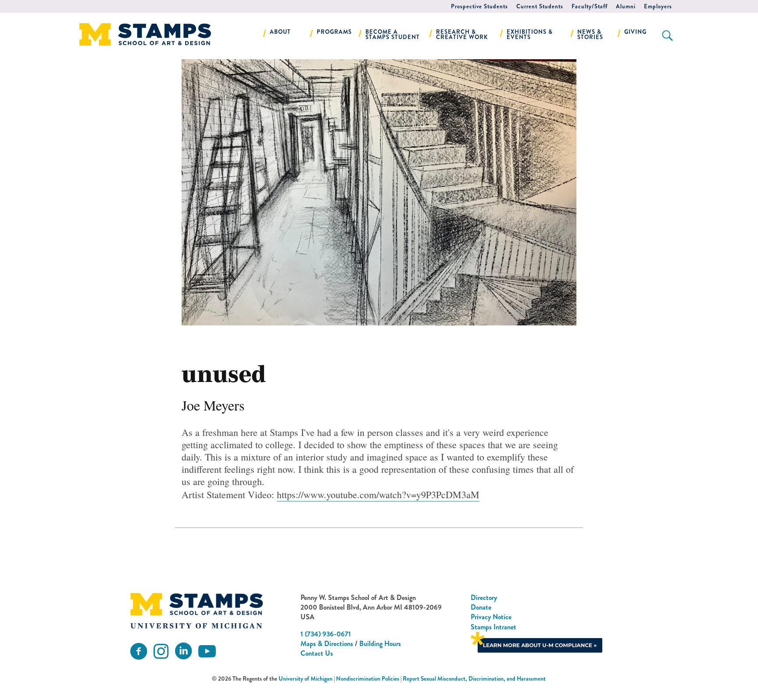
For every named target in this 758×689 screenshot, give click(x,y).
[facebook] (138, 651)
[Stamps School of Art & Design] (196, 611)
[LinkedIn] (183, 651)
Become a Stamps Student (392, 34)
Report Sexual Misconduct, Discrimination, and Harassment (474, 679)
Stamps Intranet (493, 627)
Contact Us (316, 653)
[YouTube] (207, 651)
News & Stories (590, 34)
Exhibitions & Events (530, 34)
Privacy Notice (491, 617)
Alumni (626, 6)
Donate (481, 607)
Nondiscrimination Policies (367, 679)
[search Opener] (667, 35)
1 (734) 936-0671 (325, 634)
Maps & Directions (326, 644)
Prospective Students (479, 6)
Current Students (539, 6)
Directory (484, 598)
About (280, 32)
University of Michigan (306, 679)
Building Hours (380, 644)
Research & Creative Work (462, 34)
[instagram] (161, 651)
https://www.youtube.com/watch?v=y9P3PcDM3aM (378, 494)
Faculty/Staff (590, 6)
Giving (635, 32)
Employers (658, 6)
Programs (334, 32)
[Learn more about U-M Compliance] (536, 641)
